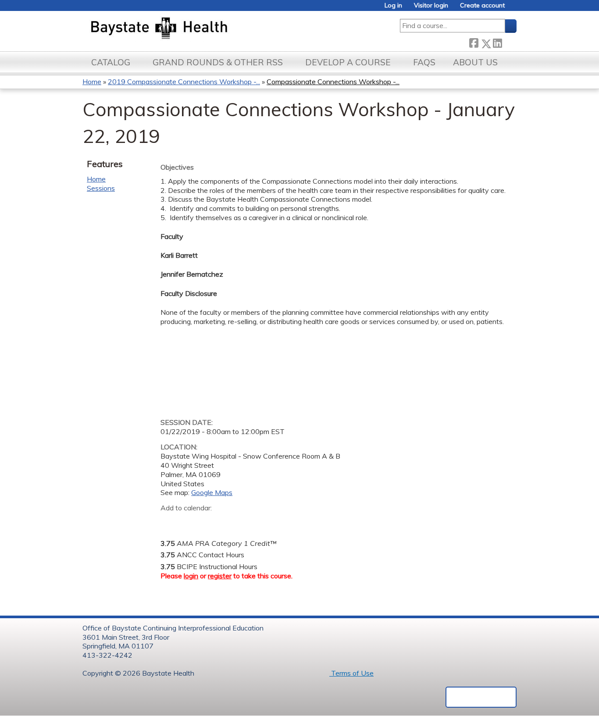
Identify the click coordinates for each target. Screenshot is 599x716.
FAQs (424, 62)
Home (91, 81)
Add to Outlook (230, 522)
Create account (482, 5)
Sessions (101, 188)
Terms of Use (351, 673)
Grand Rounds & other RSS (218, 62)
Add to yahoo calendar (189, 522)
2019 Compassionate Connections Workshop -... (184, 81)
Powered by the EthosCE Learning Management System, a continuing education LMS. (481, 697)
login (191, 575)
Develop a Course (348, 62)
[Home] (200, 29)
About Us (475, 62)
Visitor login (431, 5)
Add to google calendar (169, 522)
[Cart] (514, 8)
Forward (509, 42)
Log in (393, 5)
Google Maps (211, 492)
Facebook (473, 42)
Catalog (110, 62)
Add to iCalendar (209, 521)
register (220, 575)
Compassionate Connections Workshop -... (333, 81)
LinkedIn (497, 42)
